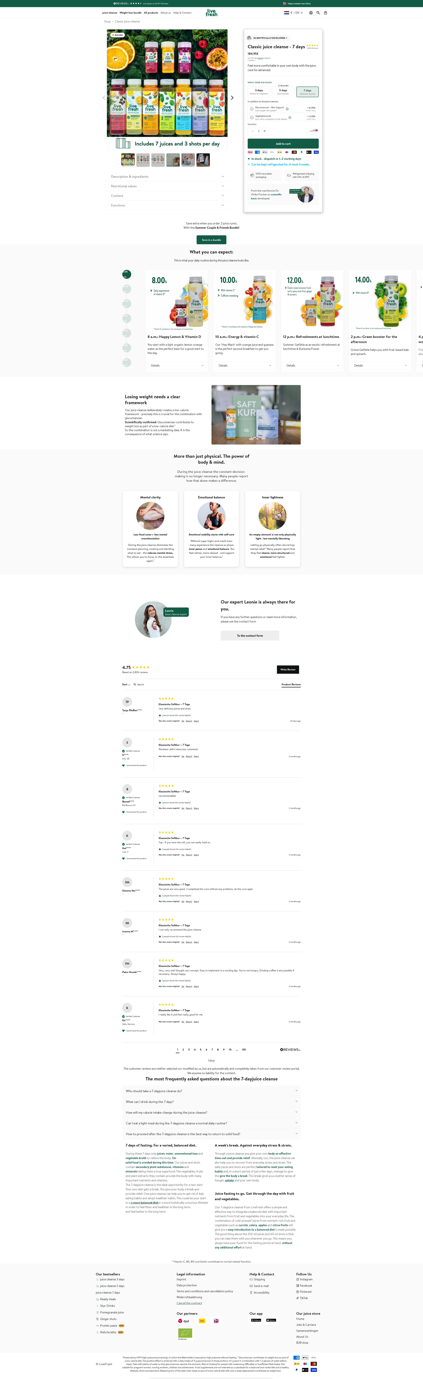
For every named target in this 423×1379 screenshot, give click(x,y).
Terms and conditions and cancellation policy (205, 1291)
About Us (302, 1337)
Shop (107, 21)
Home (300, 1319)
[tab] (291, 684)
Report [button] (189, 721)
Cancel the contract (189, 1303)
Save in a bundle (211, 240)
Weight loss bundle (130, 13)
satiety (229, 1180)
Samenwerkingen (307, 1331)
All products (151, 13)
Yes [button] (182, 721)
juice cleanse (109, 13)
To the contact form (250, 635)
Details (155, 365)
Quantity (252, 124)
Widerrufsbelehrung (189, 1297)
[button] (318, 12)
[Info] (287, 108)
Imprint (181, 1279)
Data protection (187, 1285)
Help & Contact (182, 12)
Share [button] (196, 721)
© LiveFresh (104, 1364)
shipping (260, 58)
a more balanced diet (144, 1202)
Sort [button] (125, 684)
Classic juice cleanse (127, 21)
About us (166, 12)
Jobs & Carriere (306, 1325)
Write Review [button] (288, 669)
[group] (139, 667)
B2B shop (302, 1342)
